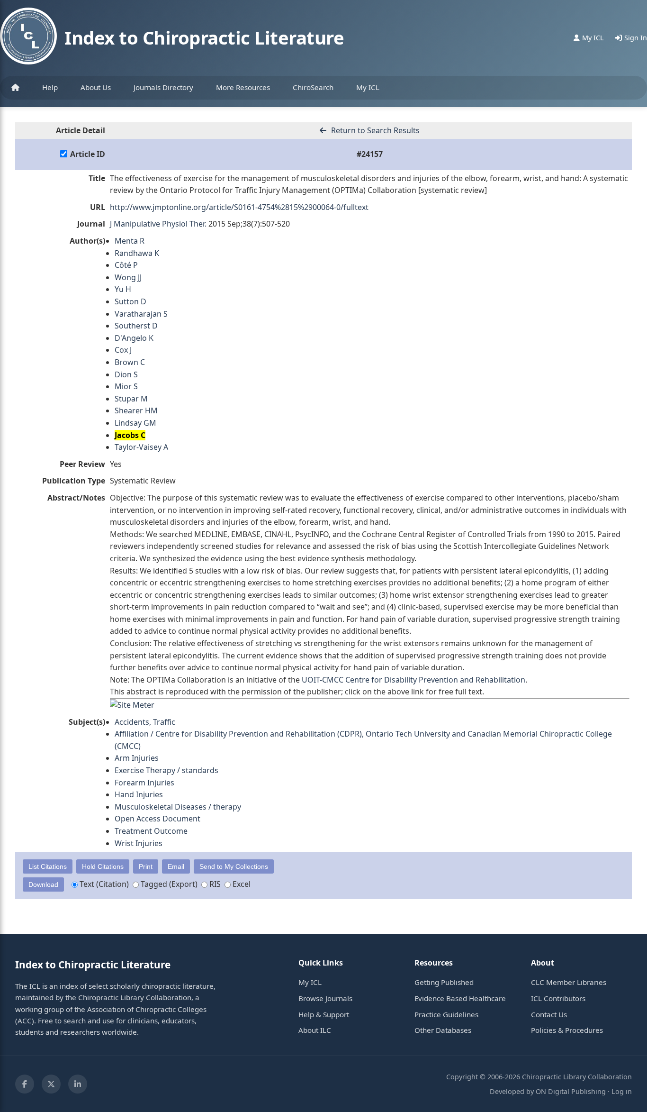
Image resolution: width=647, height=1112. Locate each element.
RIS (214, 884)
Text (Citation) (103, 884)
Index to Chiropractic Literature (204, 37)
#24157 (370, 154)
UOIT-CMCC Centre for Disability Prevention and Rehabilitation (413, 679)
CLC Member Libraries (568, 982)
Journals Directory (163, 87)
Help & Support (323, 1014)
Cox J (123, 350)
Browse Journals (325, 998)
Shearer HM (136, 410)
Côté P (126, 265)
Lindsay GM (135, 423)
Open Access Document (157, 818)
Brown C (130, 362)
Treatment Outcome (151, 831)
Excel (241, 884)
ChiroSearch (313, 87)
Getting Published (444, 982)
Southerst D (136, 325)
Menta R (129, 241)
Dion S (126, 374)
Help (50, 87)
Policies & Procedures (567, 1030)
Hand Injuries (139, 794)
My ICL (367, 87)
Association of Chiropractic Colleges (147, 1009)
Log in (621, 1091)
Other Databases (442, 1030)
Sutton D (130, 301)
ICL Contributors (558, 998)
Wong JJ (128, 277)
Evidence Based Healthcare (460, 998)
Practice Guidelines (446, 1014)
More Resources (243, 87)
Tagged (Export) (168, 884)
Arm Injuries (137, 758)
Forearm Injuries (144, 782)
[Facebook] (24, 1084)
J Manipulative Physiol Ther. (158, 224)
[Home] (15, 88)
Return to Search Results (374, 130)
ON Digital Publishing (571, 1091)
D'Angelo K (134, 338)
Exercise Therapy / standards (166, 770)
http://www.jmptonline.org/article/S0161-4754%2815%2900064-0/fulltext (239, 207)
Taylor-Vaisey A (141, 447)
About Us (96, 87)
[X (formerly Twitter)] (51, 1084)
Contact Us (549, 1014)
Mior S (126, 386)
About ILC (314, 1030)
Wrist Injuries (138, 843)
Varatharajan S (141, 314)
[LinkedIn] (77, 1084)
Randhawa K (137, 253)
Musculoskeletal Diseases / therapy (178, 807)
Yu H (123, 289)
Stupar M (131, 398)
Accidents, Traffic (145, 722)
